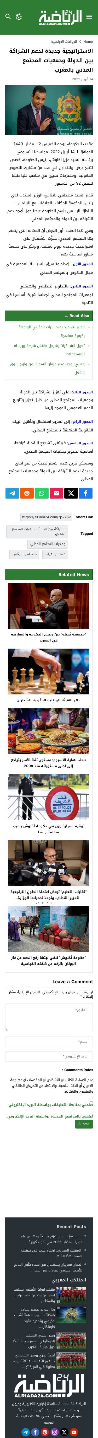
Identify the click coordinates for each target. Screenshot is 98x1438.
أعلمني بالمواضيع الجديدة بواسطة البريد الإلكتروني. (49, 1116)
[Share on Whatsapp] (41, 493)
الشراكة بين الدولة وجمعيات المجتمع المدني (39, 531)
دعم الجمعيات (55, 554)
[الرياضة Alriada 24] (49, 1385)
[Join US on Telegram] (25, 1432)
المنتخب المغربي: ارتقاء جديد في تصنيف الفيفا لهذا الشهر (51, 1253)
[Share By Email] (56, 493)
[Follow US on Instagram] (54, 1432)
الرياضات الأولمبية (64, 41)
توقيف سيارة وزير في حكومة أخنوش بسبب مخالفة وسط (48, 829)
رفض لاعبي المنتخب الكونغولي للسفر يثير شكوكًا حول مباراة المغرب (34, 1341)
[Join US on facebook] (35, 1432)
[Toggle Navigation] (90, 17)
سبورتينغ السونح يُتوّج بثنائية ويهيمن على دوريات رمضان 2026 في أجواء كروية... (51, 1239)
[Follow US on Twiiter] (64, 1432)
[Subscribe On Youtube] (74, 1432)
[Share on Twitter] (71, 493)
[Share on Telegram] (12, 493)
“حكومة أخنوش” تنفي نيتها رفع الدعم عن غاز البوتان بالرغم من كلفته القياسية (48, 960)
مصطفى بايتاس (25, 554)
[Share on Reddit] (26, 493)
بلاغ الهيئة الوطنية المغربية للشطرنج (48, 700)
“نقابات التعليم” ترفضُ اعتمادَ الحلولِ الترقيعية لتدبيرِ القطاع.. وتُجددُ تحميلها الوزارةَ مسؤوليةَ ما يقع (48, 898)
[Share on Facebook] (85, 493)
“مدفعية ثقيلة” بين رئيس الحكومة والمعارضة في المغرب (48, 637)
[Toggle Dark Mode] (19, 17)
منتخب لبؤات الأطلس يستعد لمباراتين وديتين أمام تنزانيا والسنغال (34, 1295)
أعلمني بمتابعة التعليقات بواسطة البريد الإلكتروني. (50, 1105)
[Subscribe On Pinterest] (45, 1432)
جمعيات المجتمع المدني (48, 544)
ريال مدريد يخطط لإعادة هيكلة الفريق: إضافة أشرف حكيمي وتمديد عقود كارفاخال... (34, 1318)
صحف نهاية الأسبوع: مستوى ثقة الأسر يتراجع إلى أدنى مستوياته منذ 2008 (48, 763)
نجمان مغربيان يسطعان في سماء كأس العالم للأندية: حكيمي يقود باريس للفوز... (48, 1267)
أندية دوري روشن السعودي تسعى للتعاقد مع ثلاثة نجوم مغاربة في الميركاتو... (34, 1361)
